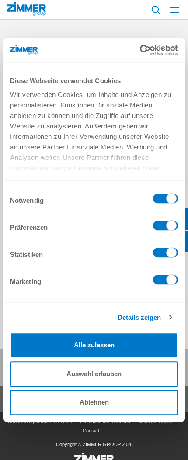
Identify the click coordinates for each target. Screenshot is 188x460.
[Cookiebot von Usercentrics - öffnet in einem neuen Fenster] (139, 50)
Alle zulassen (94, 345)
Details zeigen (139, 317)
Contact (91, 430)
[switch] (165, 228)
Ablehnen (94, 402)
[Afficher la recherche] (155, 9)
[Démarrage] (26, 9)
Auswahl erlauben (94, 373)
